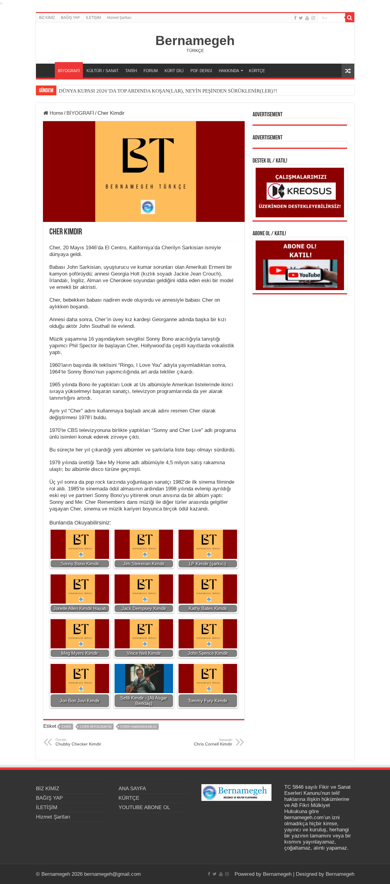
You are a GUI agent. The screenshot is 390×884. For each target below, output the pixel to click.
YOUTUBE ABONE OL (144, 807)
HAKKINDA (229, 70)
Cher (66, 726)
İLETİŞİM (93, 18)
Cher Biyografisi (96, 726)
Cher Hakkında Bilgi (138, 726)
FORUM (151, 70)
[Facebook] (295, 18)
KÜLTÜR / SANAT (103, 70)
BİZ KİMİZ (47, 18)
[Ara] (349, 17)
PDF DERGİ (201, 70)
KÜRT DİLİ (174, 70)
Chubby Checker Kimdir (78, 742)
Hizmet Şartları (119, 18)
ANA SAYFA (47, 70)
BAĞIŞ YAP (70, 18)
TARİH (131, 70)
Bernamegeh (195, 40)
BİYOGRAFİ (69, 70)
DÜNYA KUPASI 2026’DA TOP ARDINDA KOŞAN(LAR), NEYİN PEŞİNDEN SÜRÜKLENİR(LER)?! (168, 91)
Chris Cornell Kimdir (213, 742)
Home (55, 113)
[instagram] (313, 18)
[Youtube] (307, 18)
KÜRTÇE (257, 70)
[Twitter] (300, 18)
